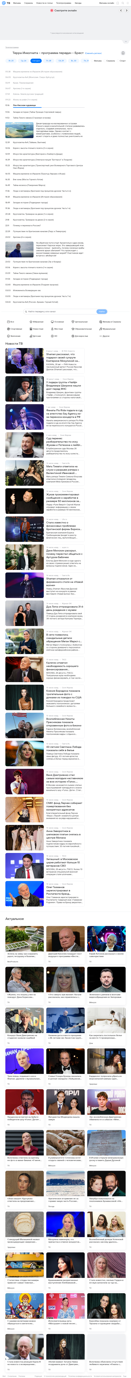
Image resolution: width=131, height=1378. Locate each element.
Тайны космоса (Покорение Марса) (29, 185)
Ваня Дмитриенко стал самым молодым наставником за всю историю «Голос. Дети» (64, 778)
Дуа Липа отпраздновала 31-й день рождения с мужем (64, 608)
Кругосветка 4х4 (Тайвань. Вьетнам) (29, 142)
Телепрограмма (12, 47)
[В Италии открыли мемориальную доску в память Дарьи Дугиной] (106, 1149)
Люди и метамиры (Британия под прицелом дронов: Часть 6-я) (42, 191)
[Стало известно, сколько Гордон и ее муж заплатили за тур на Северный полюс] (106, 1271)
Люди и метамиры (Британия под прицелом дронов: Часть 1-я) (41, 208)
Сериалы (110, 61)
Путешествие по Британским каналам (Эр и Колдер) (37, 262)
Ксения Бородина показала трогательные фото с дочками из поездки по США (63, 694)
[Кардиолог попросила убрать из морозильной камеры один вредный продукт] (106, 1067)
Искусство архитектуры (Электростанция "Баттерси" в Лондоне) (42, 160)
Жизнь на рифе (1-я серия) (25, 100)
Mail (4, 1376)
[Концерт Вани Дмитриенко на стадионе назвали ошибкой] (24, 1027)
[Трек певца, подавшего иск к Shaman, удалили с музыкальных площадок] (24, 1067)
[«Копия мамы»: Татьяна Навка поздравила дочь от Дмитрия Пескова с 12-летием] (65, 1353)
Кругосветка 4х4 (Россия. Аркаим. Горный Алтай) (35, 302)
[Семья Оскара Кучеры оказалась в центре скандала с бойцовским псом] (65, 1067)
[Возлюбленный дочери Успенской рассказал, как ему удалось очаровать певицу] (106, 1231)
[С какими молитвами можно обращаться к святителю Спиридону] (24, 1312)
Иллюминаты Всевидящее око (27, 290)
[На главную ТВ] (8, 3)
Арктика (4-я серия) (22, 237)
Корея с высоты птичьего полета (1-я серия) (33, 267)
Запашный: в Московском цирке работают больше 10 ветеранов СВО (63, 862)
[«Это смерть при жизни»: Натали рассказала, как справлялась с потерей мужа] (65, 986)
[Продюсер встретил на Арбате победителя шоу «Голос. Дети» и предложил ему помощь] (24, 1108)
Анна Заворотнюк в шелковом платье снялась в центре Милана (63, 834)
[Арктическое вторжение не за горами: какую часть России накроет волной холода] (65, 1190)
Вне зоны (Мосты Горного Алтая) (28, 179)
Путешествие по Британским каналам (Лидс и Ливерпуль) (39, 231)
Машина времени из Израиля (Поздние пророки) (35, 285)
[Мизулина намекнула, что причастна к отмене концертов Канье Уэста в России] (65, 1231)
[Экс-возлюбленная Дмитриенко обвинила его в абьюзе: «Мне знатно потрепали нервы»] (106, 1108)
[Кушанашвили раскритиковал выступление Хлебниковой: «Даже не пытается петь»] (65, 1271)
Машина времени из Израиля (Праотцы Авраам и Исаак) (39, 174)
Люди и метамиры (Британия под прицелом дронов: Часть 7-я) (42, 296)
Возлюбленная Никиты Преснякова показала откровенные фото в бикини (63, 722)
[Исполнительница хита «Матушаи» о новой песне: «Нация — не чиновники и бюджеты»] (65, 1312)
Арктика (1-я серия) (22, 88)
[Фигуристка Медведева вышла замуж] (65, 1108)
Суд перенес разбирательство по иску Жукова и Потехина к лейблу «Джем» (64, 442)
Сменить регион (93, 53)
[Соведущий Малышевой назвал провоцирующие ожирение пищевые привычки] (24, 1231)
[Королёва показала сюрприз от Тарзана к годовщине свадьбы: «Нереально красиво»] (106, 1312)
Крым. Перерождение (23, 83)
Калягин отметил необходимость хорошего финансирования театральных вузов (62, 666)
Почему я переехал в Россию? (27, 226)
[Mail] (4, 3)
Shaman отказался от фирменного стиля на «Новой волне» (64, 582)
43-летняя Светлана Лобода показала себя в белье (63, 749)
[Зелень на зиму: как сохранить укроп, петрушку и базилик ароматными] (24, 945)
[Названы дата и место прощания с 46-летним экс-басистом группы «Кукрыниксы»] (65, 1027)
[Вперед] (126, 10)
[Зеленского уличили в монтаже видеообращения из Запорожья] (106, 986)
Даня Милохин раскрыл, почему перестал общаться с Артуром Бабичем (64, 554)
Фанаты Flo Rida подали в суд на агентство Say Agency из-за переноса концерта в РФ (64, 413)
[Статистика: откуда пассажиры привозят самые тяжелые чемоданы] (24, 1271)
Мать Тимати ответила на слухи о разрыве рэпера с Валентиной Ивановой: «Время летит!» (62, 470)
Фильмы (98, 61)
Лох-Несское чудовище (24, 105)
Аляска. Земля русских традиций (28, 94)
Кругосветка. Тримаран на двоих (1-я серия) (33, 214)
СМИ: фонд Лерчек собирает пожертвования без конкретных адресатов (64, 806)
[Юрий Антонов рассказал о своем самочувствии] (106, 945)
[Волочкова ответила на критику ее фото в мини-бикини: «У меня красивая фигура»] (24, 1149)
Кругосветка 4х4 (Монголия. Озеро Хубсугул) (33, 77)
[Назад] (121, 10)
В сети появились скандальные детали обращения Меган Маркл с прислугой (63, 638)
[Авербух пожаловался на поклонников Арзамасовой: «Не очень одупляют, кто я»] (106, 1190)
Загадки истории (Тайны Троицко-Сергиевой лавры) (37, 112)
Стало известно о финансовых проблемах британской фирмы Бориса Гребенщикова (63, 526)
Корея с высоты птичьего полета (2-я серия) (33, 148)
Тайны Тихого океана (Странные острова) (32, 118)
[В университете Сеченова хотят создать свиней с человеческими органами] (65, 1149)
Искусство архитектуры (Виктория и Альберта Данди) (38, 154)
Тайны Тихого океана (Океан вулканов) (30, 273)
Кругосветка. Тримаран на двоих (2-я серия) (33, 220)
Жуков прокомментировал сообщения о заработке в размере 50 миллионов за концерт (62, 498)
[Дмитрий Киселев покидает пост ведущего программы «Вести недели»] (65, 945)
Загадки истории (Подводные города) (30, 203)
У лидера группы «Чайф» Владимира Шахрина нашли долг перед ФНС (63, 385)
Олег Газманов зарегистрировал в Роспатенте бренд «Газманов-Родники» (59, 891)
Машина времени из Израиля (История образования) (37, 72)
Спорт (123, 61)
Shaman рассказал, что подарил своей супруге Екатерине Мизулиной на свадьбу (62, 358)
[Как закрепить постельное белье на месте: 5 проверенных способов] (106, 1027)
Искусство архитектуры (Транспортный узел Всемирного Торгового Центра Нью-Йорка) (48, 166)
